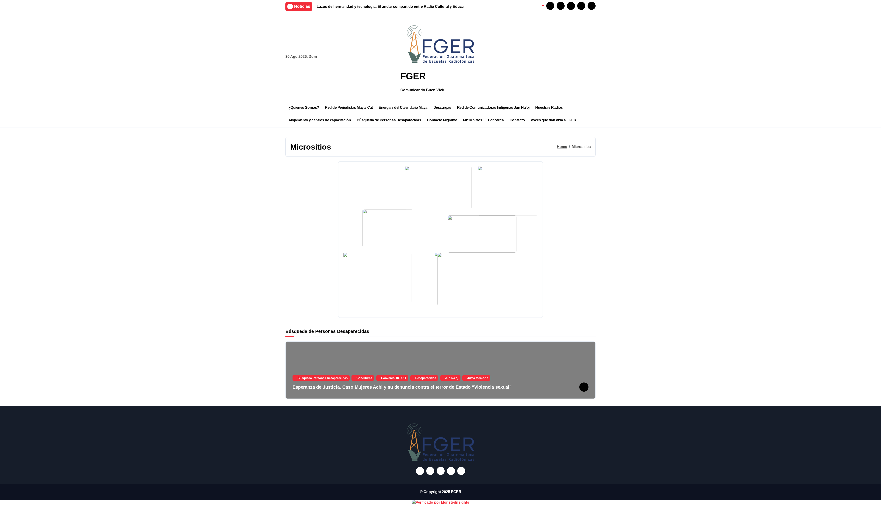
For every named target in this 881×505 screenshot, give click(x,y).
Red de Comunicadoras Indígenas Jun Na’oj (493, 107)
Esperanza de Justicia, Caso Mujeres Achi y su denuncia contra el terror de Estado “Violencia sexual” (402, 387)
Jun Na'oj (451, 378)
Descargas (442, 107)
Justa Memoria (477, 378)
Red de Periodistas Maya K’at (349, 107)
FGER (413, 76)
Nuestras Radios (549, 107)
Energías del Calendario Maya (403, 107)
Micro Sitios (472, 120)
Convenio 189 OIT (393, 378)
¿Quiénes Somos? (303, 107)
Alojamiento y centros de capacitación (319, 120)
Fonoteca (496, 120)
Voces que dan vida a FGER (553, 120)
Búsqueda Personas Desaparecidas (323, 378)
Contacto (517, 120)
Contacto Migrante (442, 120)
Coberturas (364, 378)
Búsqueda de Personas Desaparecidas (389, 120)
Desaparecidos (425, 378)
